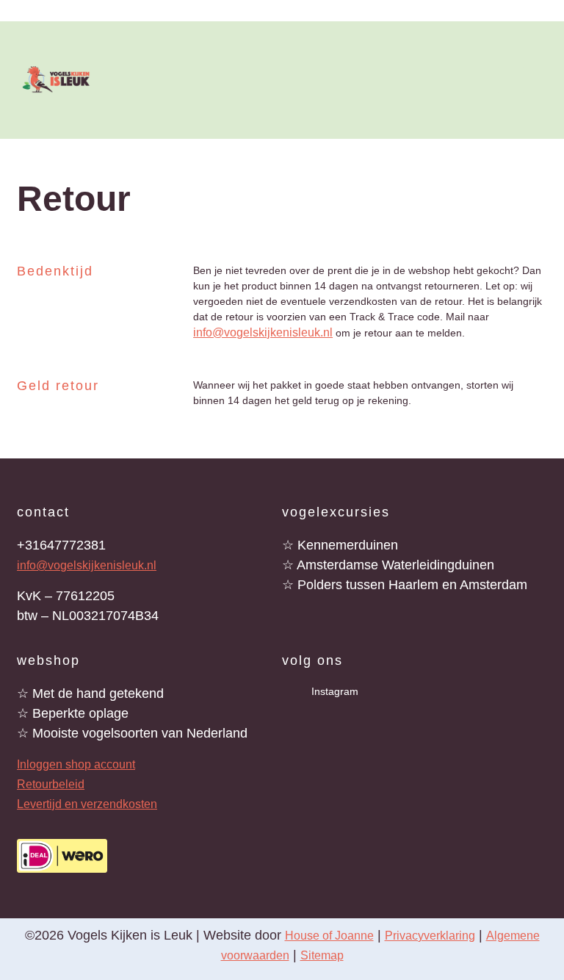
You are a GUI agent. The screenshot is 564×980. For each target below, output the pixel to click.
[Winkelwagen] (543, 78)
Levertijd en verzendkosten (87, 804)
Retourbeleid (50, 784)
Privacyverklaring (430, 935)
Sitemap (322, 955)
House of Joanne (329, 935)
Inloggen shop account (76, 764)
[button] (471, 80)
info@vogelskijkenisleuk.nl (263, 332)
